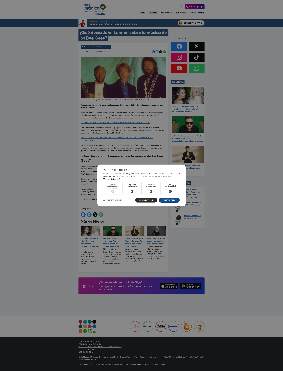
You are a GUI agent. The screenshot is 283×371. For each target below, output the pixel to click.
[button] (112, 200)
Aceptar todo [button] (169, 200)
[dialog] (141, 185)
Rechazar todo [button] (146, 200)
